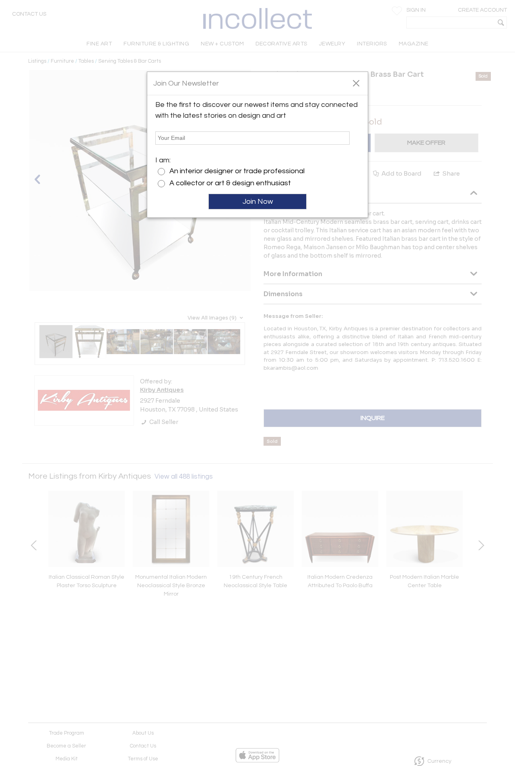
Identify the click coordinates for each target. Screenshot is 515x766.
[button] (356, 82)
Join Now (258, 201)
